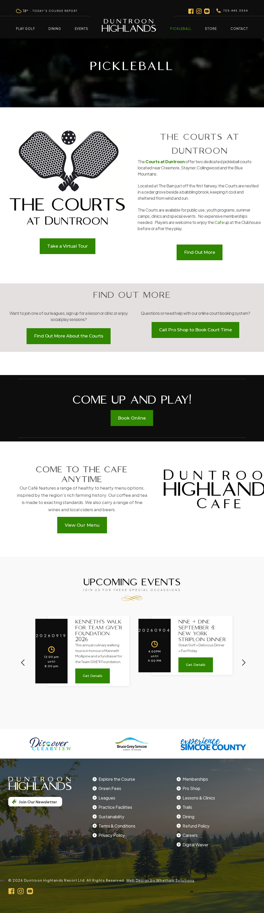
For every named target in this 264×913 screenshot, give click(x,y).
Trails (187, 807)
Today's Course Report (55, 10)
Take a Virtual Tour (67, 246)
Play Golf (25, 29)
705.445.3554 (235, 10)
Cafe (219, 222)
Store (211, 29)
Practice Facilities (115, 807)
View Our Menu (82, 525)
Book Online (132, 418)
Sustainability (111, 816)
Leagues (106, 798)
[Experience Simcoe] (213, 743)
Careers (190, 835)
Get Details (92, 676)
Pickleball (180, 29)
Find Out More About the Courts (68, 335)
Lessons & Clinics (199, 798)
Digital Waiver (195, 844)
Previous (22, 662)
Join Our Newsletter (38, 801)
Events (81, 29)
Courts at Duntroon (165, 161)
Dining (54, 29)
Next (243, 662)
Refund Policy (196, 826)
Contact (239, 29)
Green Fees (109, 788)
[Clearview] (50, 743)
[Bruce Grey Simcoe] (132, 743)
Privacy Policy (111, 835)
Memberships (195, 779)
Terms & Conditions (116, 826)
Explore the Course (116, 779)
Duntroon (129, 27)
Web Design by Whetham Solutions (160, 880)
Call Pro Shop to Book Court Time (195, 329)
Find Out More (199, 252)
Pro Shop (191, 788)
